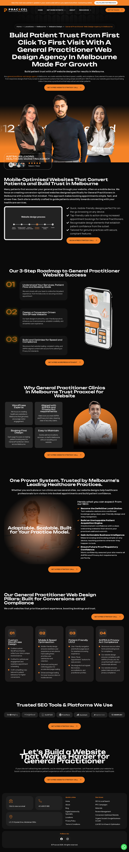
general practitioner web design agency (22, 76)
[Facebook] (61, 839)
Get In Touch (113, 10)
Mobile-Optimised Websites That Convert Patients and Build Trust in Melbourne (56, 181)
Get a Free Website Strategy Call (62, 87)
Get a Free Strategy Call (62, 569)
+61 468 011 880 (43, 806)
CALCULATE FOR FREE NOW (106, 3)
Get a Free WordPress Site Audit (62, 362)
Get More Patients (55, 10)
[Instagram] (67, 839)
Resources (84, 10)
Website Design (55, 26)
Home (40, 10)
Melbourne (41, 26)
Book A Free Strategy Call (82, 240)
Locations (29, 26)
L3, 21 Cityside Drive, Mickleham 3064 (22, 822)
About (72, 10)
